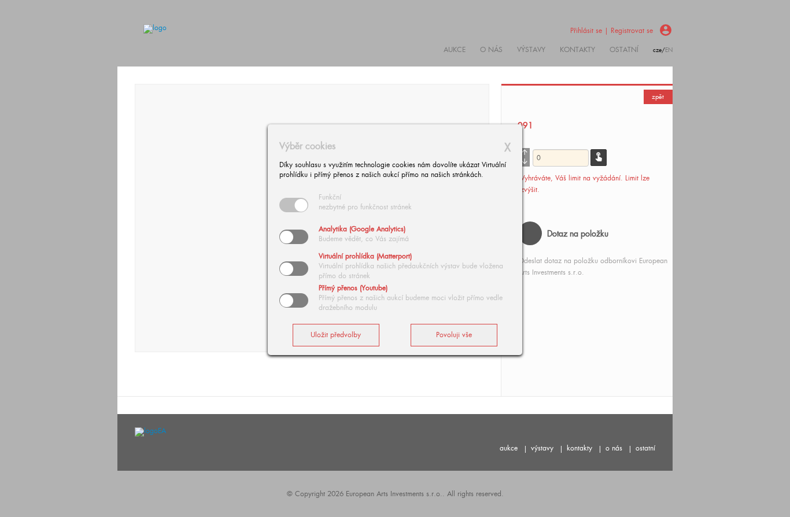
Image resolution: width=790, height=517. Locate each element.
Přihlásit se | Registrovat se (611, 30)
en (669, 50)
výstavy (531, 49)
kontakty (577, 49)
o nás (614, 448)
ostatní (624, 49)
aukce (509, 448)
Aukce (455, 49)
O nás (491, 49)
